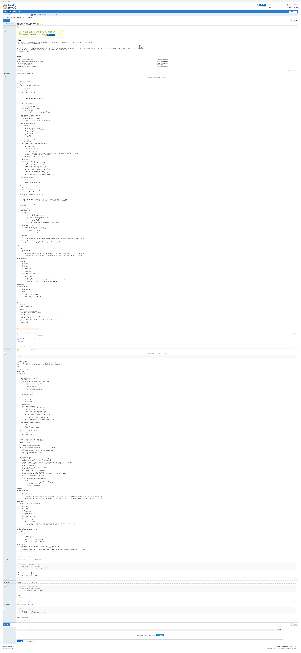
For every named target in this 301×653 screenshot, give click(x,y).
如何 (20, 51)
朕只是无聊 (6, 582)
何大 (22, 51)
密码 (270, 7)
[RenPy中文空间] (10, 6)
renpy (48, 14)
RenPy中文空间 (3, 17)
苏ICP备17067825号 (293, 646)
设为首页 (5, 1)
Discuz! (10, 646)
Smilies (30, 630)
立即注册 (296, 7)
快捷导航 (292, 11)
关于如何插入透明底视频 (162, 61)
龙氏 (20, 335)
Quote (26, 630)
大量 (24, 51)
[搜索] (32, 15)
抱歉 (30, 346)
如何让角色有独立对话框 (162, 63)
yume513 (6, 27)
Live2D (51, 14)
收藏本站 (9, 1)
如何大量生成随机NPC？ (28, 17)
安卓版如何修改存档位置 (162, 66)
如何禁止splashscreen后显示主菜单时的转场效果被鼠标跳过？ (31, 61)
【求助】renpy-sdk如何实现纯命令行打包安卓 (27, 66)
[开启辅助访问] (295, 1)
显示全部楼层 (34, 27)
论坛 (10, 11)
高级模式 (280, 629)
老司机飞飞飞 (7, 73)
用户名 (270, 4)
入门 (38, 14)
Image (22, 630)
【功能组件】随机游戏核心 (163, 59)
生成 (27, 51)
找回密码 (296, 4)
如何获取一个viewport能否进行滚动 (25, 59)
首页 (5, 11)
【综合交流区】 (12, 17)
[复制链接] (41, 24)
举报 (295, 70)
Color (20, 630)
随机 (29, 51)
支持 (25, 346)
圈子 (14, 11)
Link (24, 630)
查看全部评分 (20, 341)
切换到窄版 (297, 1)
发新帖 (6, 20)
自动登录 (290, 4)
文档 (19, 11)
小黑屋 (274, 646)
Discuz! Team (10, 648)
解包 (43, 14)
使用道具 (290, 70)
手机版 (278, 646)
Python (55, 14)
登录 (27, 34)
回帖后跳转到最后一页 (29, 641)
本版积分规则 (293, 641)
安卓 (45, 14)
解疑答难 (19, 17)
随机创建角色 (160, 64)
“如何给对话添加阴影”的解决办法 (25, 63)
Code (28, 630)
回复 (20, 70)
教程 (40, 14)
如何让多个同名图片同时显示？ (24, 64)
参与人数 (19, 333)
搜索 (27, 14)
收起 (294, 333)
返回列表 (295, 20)
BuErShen (22, 338)
